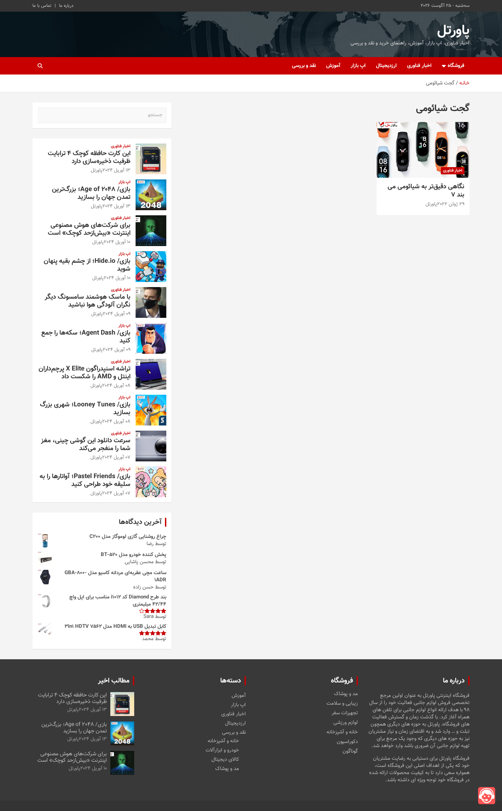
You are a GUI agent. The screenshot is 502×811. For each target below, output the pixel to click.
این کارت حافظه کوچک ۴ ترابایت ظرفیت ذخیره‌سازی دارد (89, 157)
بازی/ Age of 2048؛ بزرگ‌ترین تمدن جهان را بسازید (91, 193)
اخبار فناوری (419, 66)
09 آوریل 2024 (116, 314)
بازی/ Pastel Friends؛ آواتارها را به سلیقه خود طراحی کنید (85, 480)
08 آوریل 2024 (116, 386)
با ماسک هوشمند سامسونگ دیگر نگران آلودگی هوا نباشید (87, 301)
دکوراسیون (347, 742)
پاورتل (453, 30)
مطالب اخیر (113, 680)
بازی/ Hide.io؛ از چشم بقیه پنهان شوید (87, 265)
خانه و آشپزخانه (342, 732)
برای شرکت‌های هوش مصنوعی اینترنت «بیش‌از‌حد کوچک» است (89, 229)
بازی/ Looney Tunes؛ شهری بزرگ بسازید (85, 409)
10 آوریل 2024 (117, 242)
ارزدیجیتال (386, 66)
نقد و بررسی (304, 66)
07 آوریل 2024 (116, 457)
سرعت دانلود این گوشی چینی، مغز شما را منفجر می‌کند (85, 445)
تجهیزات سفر (345, 713)
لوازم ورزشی (345, 723)
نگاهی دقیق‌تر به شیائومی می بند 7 (426, 191)
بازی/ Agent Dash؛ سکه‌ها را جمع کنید (85, 337)
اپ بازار (358, 66)
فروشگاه (456, 66)
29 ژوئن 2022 (450, 204)
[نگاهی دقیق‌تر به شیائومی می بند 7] (423, 150)
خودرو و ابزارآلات (222, 750)
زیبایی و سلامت (342, 704)
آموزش (333, 66)
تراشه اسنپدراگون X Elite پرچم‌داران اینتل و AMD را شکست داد (84, 373)
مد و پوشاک (346, 694)
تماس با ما (41, 6)
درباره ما (66, 6)
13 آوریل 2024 (116, 170)
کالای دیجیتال (225, 759)
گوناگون (350, 751)
